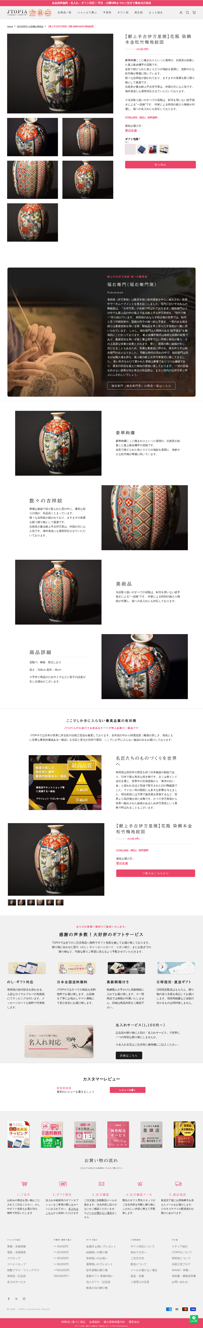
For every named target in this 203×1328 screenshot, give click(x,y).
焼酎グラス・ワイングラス (23, 1270)
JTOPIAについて (182, 1252)
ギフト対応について (143, 1246)
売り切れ (160, 164)
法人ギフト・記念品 (98, 1282)
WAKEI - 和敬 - (181, 1270)
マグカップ (14, 1258)
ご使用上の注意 (140, 1282)
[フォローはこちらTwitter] (16, 1298)
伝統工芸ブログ (181, 1264)
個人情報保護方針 (114, 1322)
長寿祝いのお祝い (97, 1258)
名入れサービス (16, 1282)
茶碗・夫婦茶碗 (16, 1246)
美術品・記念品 (16, 1276)
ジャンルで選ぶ (87, 12)
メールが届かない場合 (99, 1212)
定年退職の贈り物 (97, 1270)
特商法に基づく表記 (73, 1322)
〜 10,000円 (61, 1246)
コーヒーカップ (16, 1264)
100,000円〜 (61, 1276)
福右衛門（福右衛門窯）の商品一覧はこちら (141, 385)
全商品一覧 (65, 12)
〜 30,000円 (61, 1258)
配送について (139, 1264)
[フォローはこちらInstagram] (24, 1298)
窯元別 (139, 12)
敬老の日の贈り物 (97, 1288)
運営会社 (134, 1322)
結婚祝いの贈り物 (97, 1252)
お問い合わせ (180, 1282)
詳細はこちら (129, 1055)
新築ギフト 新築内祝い (100, 1276)
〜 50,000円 (61, 1264)
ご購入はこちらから (155, 873)
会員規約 (94, 1322)
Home (10, 26)
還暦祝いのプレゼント (99, 1264)
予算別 (107, 12)
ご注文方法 (137, 1258)
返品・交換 (137, 1276)
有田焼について (181, 1258)
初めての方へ (139, 1252)
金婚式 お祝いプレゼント (101, 1246)
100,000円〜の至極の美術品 (30, 26)
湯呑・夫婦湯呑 (16, 1252)
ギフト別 (123, 12)
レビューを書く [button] (127, 1089)
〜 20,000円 (61, 1252)
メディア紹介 (180, 1246)
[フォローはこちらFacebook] (8, 1298)
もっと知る (156, 12)
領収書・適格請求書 (184, 1276)
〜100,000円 (61, 1270)
